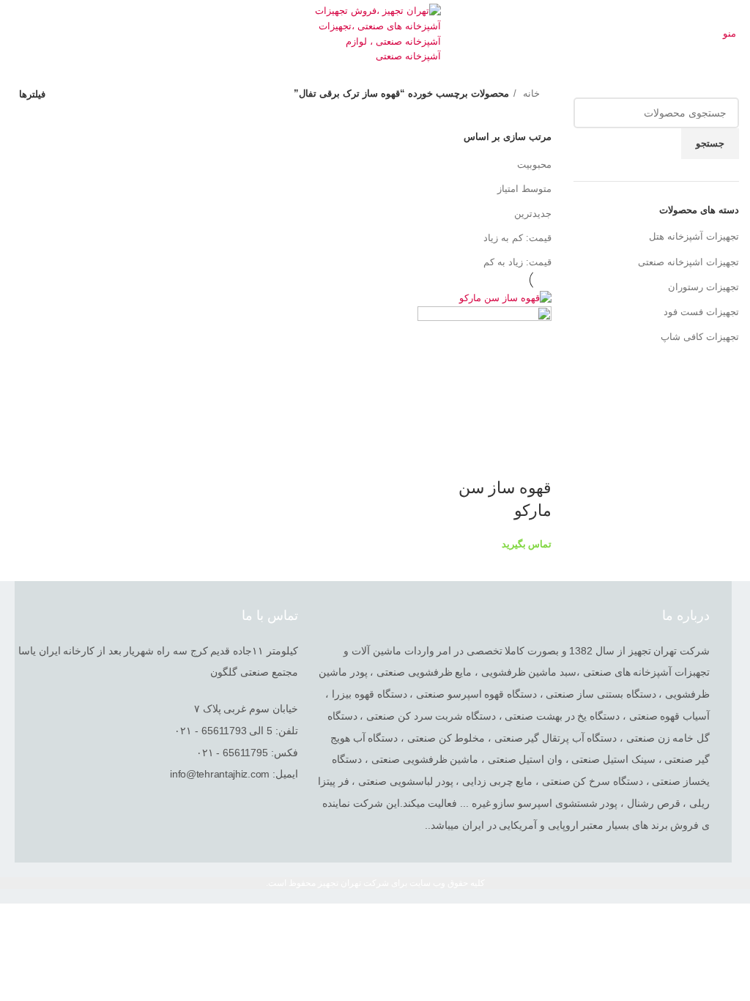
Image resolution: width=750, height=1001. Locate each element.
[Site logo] (375, 33)
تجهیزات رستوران (703, 286)
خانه (530, 93)
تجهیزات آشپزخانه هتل (694, 236)
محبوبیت (534, 164)
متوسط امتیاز (524, 188)
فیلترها (32, 94)
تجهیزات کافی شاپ (700, 336)
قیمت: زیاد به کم (517, 261)
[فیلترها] (731, 922)
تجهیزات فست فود (701, 311)
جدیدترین (533, 213)
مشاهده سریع (533, 458)
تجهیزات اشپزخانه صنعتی (688, 261)
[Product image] (484, 372)
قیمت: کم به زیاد (517, 237)
